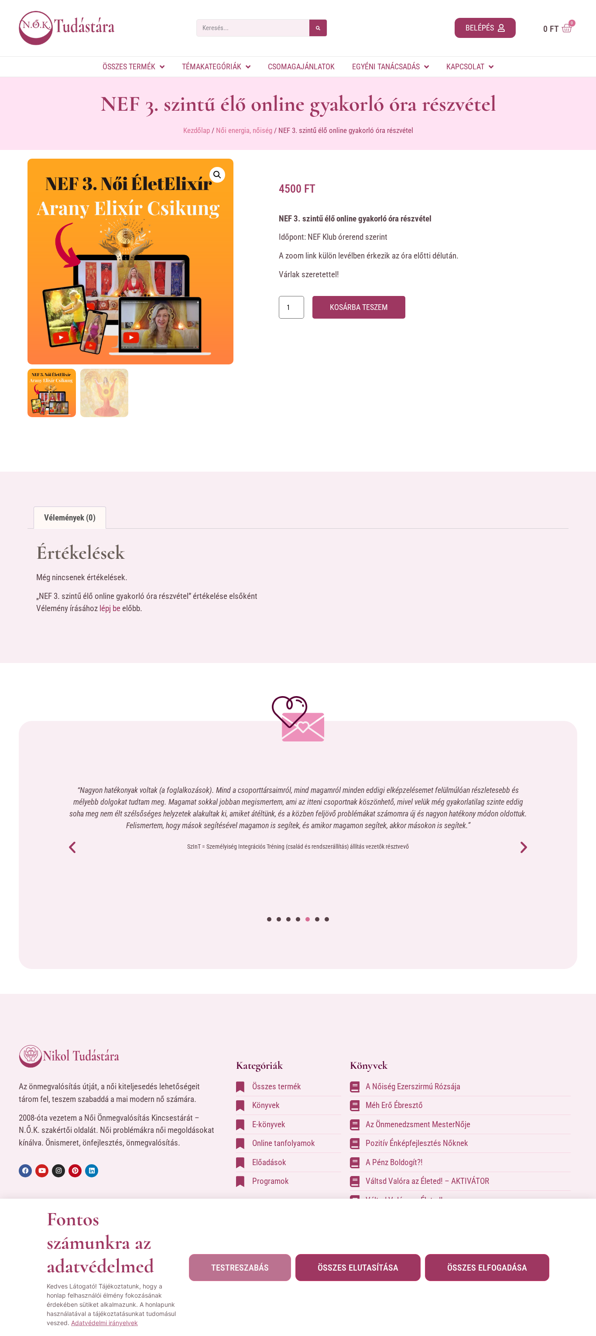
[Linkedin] (91, 1170)
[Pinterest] (75, 1170)
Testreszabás (240, 1267)
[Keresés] (318, 28)
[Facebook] (25, 1170)
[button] (217, 175)
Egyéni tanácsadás (386, 66)
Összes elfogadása (487, 1267)
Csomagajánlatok (301, 66)
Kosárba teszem (359, 307)
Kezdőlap (196, 130)
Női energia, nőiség (244, 130)
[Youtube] (41, 1170)
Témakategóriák (211, 66)
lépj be (109, 608)
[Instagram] (58, 1170)
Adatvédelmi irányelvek (104, 1322)
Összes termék (129, 66)
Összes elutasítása (358, 1267)
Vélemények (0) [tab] (70, 518)
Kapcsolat (465, 66)
